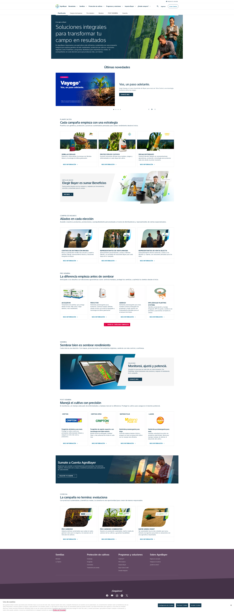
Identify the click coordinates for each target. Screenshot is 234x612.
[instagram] (117, 596)
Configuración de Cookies (166, 605)
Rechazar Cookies (182, 605)
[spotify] (122, 596)
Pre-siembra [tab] (90, 13)
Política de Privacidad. (59, 610)
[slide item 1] (113, 109)
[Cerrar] (231, 605)
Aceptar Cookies (195, 605)
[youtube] (112, 596)
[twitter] (127, 596)
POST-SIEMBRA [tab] (113, 13)
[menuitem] (72, 6)
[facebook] (107, 596)
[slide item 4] (120, 109)
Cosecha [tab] (125, 13)
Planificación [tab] (62, 13)
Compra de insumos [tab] (76, 13)
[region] (117, 605)
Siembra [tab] (101, 13)
